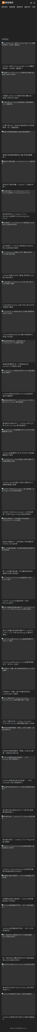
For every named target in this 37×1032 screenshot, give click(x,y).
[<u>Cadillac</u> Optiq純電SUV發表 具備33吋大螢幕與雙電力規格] (18, 469)
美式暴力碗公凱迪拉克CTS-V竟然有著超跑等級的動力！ (18, 811)
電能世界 (27, 7)
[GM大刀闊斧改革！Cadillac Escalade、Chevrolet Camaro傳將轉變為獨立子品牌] (18, 708)
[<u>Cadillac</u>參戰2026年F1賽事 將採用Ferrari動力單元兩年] (18, 262)
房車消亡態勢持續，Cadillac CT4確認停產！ (18, 185)
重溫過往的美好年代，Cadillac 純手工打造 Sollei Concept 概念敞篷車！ (18, 424)
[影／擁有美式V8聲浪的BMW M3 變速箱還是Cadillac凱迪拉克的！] (18, 945)
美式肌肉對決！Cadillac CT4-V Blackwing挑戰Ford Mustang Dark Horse (16, 216)
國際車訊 (20, 7)
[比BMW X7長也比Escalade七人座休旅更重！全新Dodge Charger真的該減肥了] (18, 499)
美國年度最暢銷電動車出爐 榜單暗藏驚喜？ (17, 156)
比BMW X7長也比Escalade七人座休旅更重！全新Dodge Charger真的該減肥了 (18, 513)
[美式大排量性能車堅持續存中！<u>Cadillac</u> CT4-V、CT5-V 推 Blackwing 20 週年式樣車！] (18, 617)
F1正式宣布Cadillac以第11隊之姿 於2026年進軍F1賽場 (18, 306)
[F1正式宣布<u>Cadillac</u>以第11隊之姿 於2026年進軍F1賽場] (18, 292)
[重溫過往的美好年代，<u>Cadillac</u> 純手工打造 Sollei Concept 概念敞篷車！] (18, 410)
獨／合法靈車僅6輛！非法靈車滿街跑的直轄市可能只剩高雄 (18, 572)
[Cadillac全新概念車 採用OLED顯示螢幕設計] (18, 1004)
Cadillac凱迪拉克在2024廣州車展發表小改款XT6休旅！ (18, 335)
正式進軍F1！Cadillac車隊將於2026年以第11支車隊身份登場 (18, 247)
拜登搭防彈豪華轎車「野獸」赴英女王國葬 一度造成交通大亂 (18, 752)
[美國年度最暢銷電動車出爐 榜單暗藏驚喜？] (18, 142)
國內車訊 (5, 7)
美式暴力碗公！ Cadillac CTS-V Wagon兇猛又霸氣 (18, 840)
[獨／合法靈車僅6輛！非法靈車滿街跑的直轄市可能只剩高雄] (18, 558)
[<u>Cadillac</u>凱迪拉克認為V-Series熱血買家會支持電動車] (18, 381)
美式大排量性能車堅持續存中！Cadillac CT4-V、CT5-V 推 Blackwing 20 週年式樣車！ (18, 632)
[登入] (31, 2)
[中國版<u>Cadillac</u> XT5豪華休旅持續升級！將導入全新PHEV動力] (18, 83)
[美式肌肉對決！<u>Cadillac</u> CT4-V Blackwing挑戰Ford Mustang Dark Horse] (18, 201)
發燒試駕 (12, 7)
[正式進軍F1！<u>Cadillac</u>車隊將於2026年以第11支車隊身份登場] (18, 233)
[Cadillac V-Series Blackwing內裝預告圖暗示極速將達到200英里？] (18, 856)
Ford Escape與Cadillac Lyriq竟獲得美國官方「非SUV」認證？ (18, 663)
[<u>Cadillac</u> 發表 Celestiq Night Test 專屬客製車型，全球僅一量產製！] (18, 53)
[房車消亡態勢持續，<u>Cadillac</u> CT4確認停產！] (18, 172)
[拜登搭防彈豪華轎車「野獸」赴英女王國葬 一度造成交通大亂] (18, 738)
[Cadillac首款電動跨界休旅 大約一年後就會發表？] (18, 915)
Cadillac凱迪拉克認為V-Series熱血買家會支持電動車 (18, 395)
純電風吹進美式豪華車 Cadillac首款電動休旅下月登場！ (18, 900)
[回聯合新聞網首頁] (3, 2)
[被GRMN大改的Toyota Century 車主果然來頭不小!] (18, 974)
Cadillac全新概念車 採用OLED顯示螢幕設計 (18, 1018)
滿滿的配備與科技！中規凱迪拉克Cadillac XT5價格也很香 (15, 365)
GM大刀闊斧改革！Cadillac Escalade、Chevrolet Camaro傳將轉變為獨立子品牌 (18, 722)
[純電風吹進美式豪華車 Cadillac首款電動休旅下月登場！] (18, 886)
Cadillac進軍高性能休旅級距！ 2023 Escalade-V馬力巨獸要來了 (17, 781)
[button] (34, 2)
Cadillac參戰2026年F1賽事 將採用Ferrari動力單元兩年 (18, 276)
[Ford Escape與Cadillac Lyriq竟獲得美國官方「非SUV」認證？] (18, 649)
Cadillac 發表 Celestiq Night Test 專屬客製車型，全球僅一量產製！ (18, 67)
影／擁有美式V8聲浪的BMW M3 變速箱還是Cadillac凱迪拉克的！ (18, 959)
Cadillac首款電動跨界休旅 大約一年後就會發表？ (18, 929)
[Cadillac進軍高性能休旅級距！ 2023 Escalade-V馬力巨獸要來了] (18, 767)
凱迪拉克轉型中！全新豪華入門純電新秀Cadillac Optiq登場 (18, 543)
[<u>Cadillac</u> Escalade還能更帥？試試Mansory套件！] (18, 588)
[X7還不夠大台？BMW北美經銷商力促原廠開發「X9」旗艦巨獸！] (18, 112)
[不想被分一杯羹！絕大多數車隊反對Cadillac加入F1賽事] (18, 679)
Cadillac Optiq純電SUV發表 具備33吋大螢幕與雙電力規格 (18, 483)
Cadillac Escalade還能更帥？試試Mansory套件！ (16, 602)
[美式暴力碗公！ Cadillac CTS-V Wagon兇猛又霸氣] (18, 827)
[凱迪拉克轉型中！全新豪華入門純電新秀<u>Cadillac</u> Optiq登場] (18, 529)
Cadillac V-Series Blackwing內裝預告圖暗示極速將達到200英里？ (18, 870)
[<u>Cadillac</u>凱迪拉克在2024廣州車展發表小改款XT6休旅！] (18, 322)
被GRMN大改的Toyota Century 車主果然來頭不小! (18, 988)
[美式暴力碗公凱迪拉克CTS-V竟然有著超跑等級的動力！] (18, 797)
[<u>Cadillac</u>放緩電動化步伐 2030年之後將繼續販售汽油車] (18, 440)
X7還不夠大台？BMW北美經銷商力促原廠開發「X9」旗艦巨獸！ (18, 126)
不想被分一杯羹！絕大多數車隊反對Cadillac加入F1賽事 (16, 693)
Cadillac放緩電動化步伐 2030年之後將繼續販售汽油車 (18, 454)
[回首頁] (9, 2)
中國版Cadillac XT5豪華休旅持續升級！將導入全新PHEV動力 (18, 97)
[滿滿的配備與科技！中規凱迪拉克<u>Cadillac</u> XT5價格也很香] (18, 351)
